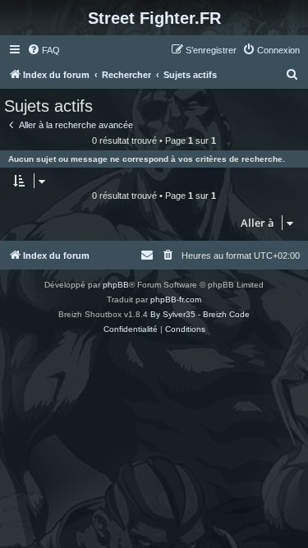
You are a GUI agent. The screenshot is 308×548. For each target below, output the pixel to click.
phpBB (116, 284)
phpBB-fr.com (175, 299)
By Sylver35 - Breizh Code (200, 314)
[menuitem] (43, 50)
